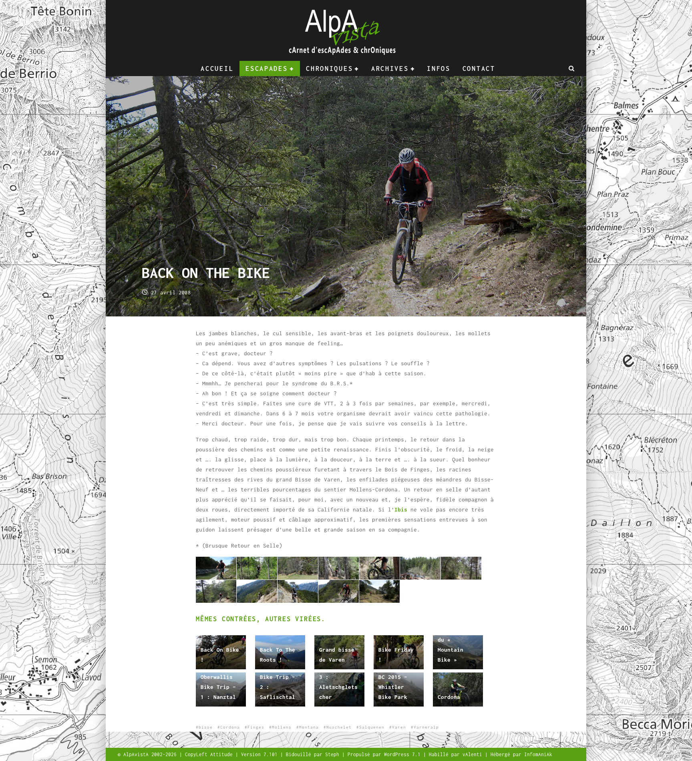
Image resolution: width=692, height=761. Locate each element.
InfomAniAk (538, 754)
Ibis (400, 509)
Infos (439, 68)
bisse (206, 727)
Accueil (217, 68)
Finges (255, 727)
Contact (479, 68)
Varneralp (426, 727)
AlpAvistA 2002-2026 (151, 754)
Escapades (266, 68)
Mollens (282, 727)
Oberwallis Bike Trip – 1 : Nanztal (218, 687)
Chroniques (329, 68)
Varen (399, 727)
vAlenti (474, 754)
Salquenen (371, 727)
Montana (309, 727)
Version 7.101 (260, 754)
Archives (390, 68)
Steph (333, 754)
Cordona (449, 697)
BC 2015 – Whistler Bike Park (392, 687)
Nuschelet (339, 727)
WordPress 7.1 (403, 754)
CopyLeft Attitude (210, 754)
